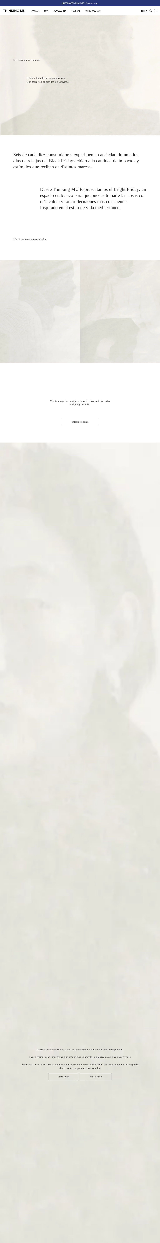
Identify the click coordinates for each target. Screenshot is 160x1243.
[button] (155, 10)
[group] (80, 3)
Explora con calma (80, 422)
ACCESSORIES (60, 11)
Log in (144, 11)
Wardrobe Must (93, 11)
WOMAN (36, 11)
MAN (46, 11)
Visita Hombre (95, 1077)
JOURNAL (76, 11)
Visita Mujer (63, 1077)
